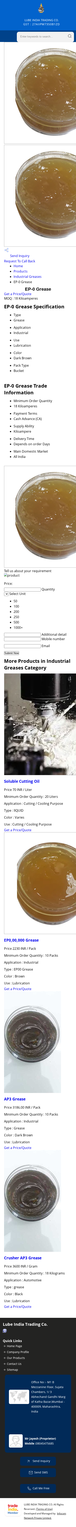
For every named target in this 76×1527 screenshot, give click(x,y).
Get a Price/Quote (17, 294)
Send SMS (41, 1472)
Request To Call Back (19, 261)
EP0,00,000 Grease (21, 940)
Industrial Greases (28, 276)
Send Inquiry (19, 256)
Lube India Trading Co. (41, 22)
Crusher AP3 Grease (23, 1257)
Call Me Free (41, 1488)
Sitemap (12, 1370)
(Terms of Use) (44, 1509)
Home (18, 266)
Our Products (16, 1358)
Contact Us (14, 1364)
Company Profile (18, 1352)
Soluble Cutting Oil (22, 781)
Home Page (14, 1346)
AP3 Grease (15, 1099)
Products (21, 271)
